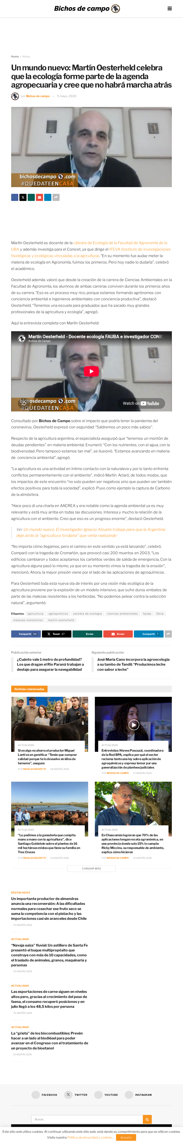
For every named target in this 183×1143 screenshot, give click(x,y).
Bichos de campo (38, 96)
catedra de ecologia (87, 613)
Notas (26, 56)
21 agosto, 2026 (22, 1054)
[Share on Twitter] (23, 197)
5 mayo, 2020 (66, 96)
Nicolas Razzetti (34, 769)
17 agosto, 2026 (142, 773)
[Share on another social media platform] (56, 197)
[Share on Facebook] (14, 197)
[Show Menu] (170, 8)
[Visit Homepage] (87, 8)
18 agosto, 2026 (59, 769)
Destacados (20, 892)
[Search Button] (147, 1119)
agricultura (36, 613)
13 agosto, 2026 (142, 858)
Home (15, 56)
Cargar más (91, 868)
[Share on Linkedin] (47, 197)
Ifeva (160, 613)
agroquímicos (58, 613)
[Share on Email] (39, 197)
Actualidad (26, 745)
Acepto (126, 1137)
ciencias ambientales (122, 613)
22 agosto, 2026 (22, 925)
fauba (147, 613)
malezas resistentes (28, 620)
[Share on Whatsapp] (31, 197)
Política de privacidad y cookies (89, 1137)
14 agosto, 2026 (59, 858)
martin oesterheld (61, 620)
